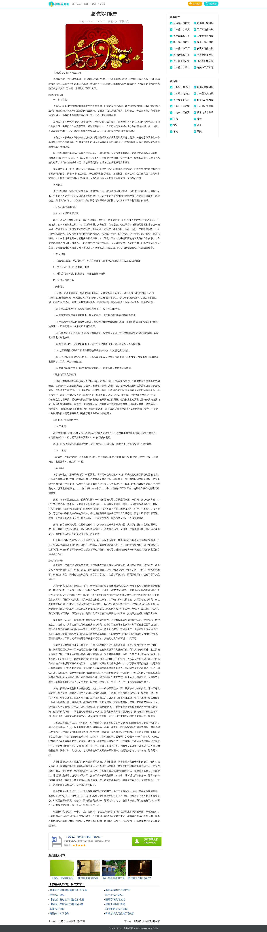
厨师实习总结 (57, 895)
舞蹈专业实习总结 (60, 913)
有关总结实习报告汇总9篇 (119, 913)
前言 (175, 119)
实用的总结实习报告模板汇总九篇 (68, 890)
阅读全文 (112, 21)
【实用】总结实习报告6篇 (146, 921)
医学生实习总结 (114, 895)
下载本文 (124, 21)
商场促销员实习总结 (116, 908)
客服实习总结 (57, 908)
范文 (94, 4)
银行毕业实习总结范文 (117, 890)
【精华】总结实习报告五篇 (71, 921)
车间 (175, 131)
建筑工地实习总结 (115, 904)
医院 (199, 131)
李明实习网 (128, 928)
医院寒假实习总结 (115, 899)
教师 (199, 119)
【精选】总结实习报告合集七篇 (67, 899)
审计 (175, 125)
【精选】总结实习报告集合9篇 (66, 904)
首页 (86, 4)
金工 (199, 125)
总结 (102, 4)
